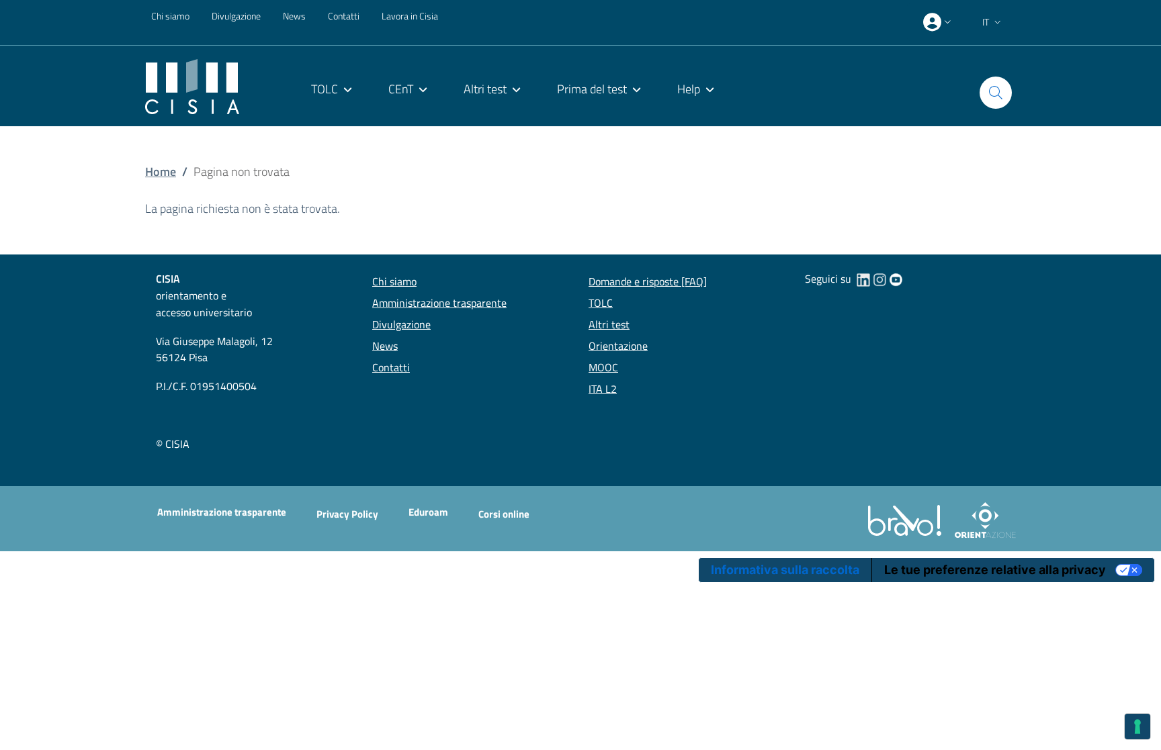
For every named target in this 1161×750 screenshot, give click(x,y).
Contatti (343, 16)
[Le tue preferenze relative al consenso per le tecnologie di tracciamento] (1137, 726)
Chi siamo (170, 16)
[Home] (192, 86)
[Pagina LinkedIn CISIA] (863, 279)
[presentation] (938, 22)
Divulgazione (236, 16)
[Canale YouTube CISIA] (895, 279)
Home (160, 171)
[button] (993, 22)
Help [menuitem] (688, 89)
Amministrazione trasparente (221, 512)
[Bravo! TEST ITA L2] (907, 519)
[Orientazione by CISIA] (982, 519)
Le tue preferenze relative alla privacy (995, 570)
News (294, 16)
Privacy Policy (347, 514)
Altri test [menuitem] (485, 89)
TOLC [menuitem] (324, 89)
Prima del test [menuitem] (592, 89)
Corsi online (503, 514)
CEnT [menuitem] (400, 89)
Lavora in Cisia (410, 16)
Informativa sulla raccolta (785, 570)
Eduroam (428, 512)
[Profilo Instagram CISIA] (879, 279)
